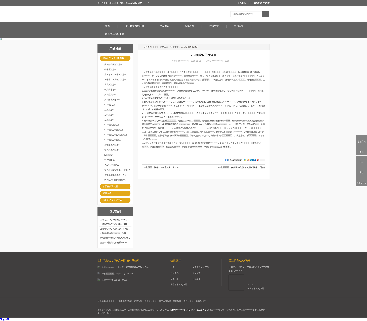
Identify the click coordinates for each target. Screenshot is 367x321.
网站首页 (164, 47)
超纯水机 (107, 193)
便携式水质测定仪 (112, 150)
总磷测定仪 (109, 114)
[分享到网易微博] (257, 160)
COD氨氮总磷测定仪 (113, 129)
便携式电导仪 (110, 89)
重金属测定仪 (110, 84)
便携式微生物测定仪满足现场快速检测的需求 (120, 238)
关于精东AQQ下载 (134, 26)
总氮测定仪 (109, 119)
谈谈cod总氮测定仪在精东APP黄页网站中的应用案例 (123, 242)
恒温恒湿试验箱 (125, 301)
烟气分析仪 (189, 301)
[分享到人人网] (254, 160)
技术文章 (214, 26)
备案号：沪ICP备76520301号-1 (188, 310)
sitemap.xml (104, 313)
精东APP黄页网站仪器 (113, 58)
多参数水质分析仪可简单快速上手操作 (248, 167)
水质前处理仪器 (110, 186)
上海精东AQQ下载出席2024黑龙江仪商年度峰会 (121, 219)
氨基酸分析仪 (151, 301)
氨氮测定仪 (109, 109)
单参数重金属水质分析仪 (115, 175)
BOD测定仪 (109, 160)
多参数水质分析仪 (112, 99)
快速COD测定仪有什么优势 (166, 167)
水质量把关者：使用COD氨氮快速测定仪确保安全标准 (128, 233)
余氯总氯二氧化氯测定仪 (115, 74)
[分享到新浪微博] (248, 160)
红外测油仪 (109, 155)
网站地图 (4, 319)
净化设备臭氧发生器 (112, 200)
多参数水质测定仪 (112, 145)
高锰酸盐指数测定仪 (113, 64)
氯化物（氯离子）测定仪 (115, 79)
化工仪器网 (260, 310)
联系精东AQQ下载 (114, 34)
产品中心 (164, 26)
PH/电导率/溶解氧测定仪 (115, 180)
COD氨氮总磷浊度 (112, 140)
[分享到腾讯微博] (251, 160)
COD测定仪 (109, 104)
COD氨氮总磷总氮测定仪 (115, 134)
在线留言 (238, 26)
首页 (107, 26)
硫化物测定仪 (110, 69)
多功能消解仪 (110, 94)
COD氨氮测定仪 (111, 124)
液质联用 (177, 301)
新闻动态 (189, 26)
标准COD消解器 (111, 165)
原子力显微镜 (165, 301)
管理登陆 (232, 310)
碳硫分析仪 (201, 301)
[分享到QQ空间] (245, 160)
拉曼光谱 (138, 301)
